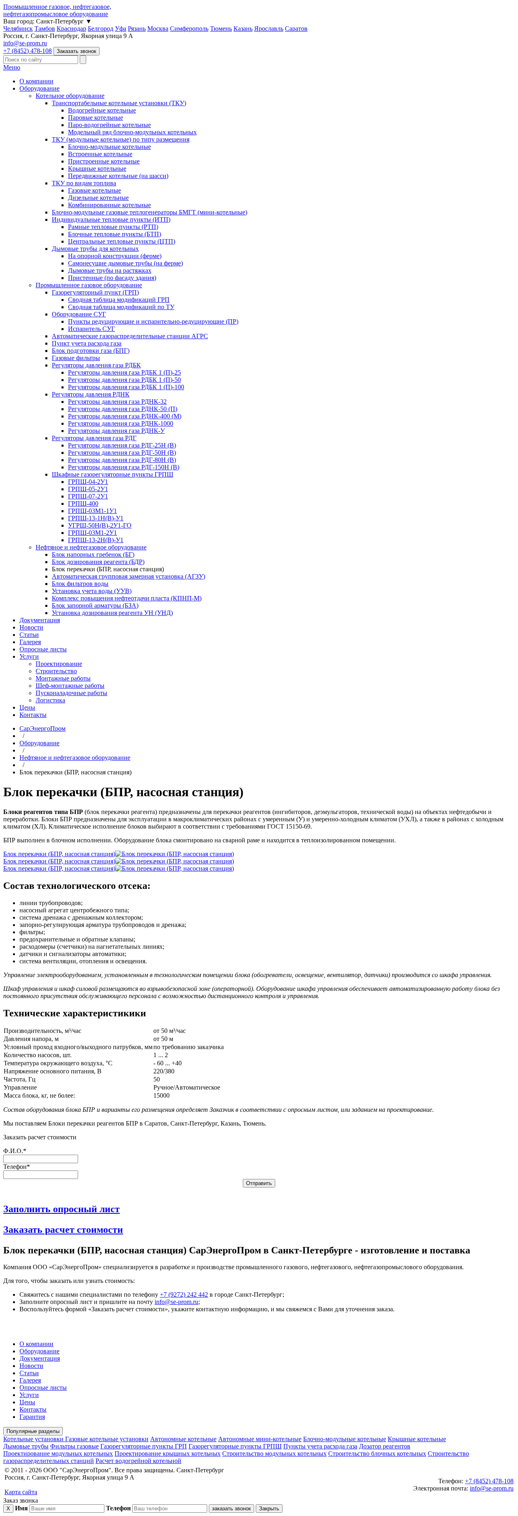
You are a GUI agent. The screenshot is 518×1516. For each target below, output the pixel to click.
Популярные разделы (32, 1431)
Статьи (29, 634)
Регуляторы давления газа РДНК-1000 (120, 423)
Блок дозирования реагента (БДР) (98, 561)
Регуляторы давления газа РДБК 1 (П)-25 (124, 372)
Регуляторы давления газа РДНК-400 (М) (124, 416)
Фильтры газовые (74, 1446)
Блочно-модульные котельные (109, 146)
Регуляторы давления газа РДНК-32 (117, 401)
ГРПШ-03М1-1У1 (92, 510)
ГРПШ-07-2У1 (88, 496)
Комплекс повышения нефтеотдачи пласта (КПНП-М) (127, 598)
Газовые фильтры (76, 357)
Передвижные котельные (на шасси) (118, 175)
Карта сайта (20, 1491)
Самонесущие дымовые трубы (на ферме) (125, 263)
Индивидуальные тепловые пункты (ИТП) (111, 219)
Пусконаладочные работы (71, 692)
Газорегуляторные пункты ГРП (143, 1446)
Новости (31, 627)
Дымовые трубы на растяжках (109, 270)
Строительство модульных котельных (274, 1453)
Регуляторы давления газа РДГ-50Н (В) (122, 452)
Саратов (296, 28)
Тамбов (44, 28)
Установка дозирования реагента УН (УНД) (112, 612)
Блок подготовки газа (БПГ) (91, 350)
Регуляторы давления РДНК (91, 394)
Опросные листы (43, 649)
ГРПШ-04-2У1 (88, 481)
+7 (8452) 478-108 (27, 50)
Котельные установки (34, 1438)
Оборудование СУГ (79, 314)
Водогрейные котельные (102, 110)
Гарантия (32, 1416)
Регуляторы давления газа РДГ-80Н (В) (122, 459)
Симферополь (189, 28)
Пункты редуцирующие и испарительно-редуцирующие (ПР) (153, 321)
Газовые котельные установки (107, 1438)
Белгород (100, 28)
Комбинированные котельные (109, 204)
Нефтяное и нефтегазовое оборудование (91, 547)
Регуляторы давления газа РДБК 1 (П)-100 (126, 387)
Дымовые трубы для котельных (95, 248)
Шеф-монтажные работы (70, 685)
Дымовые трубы (26, 1446)
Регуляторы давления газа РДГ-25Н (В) (122, 445)
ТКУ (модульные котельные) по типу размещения (120, 139)
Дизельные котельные (98, 197)
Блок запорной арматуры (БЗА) (95, 605)
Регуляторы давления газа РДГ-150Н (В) (123, 467)
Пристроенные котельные (104, 161)
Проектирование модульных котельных (58, 1453)
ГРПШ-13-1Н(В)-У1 (95, 518)
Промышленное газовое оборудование (89, 285)
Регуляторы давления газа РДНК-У (116, 430)
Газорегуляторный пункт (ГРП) (95, 292)
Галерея (30, 641)
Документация (39, 620)
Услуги (29, 656)
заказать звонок (231, 1508)
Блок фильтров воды (80, 583)
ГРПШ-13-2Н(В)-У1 (95, 539)
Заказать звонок (76, 51)
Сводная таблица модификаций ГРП (119, 299)
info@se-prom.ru (25, 43)
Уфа (120, 28)
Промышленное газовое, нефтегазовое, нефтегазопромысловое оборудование (57, 10)
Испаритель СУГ (91, 328)
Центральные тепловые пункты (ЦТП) (121, 241)
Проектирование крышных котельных (168, 1453)
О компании (36, 81)
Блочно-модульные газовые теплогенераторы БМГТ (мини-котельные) (149, 212)
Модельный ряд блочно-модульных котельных (132, 132)
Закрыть (269, 1508)
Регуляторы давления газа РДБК (96, 365)
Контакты (33, 714)
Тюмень (221, 28)
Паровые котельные (95, 117)
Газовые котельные (94, 190)
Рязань (137, 28)
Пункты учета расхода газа (320, 1446)
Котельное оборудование (70, 95)
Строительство (56, 671)
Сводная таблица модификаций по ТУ (121, 306)
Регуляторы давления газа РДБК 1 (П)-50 (124, 379)
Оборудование (39, 88)
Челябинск (18, 28)
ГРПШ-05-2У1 (88, 489)
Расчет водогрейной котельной (138, 1460)
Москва (157, 28)
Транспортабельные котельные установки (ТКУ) (119, 103)
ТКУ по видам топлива (84, 183)
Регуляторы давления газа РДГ (94, 438)
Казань (243, 28)
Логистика (50, 700)
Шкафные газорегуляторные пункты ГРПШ (112, 474)
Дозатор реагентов (384, 1446)
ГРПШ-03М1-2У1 (92, 532)
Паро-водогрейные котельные (109, 124)
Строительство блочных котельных (377, 1453)
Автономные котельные (183, 1438)
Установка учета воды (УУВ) (92, 590)
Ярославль (268, 28)
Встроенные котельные (100, 154)
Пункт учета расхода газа (86, 343)
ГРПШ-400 (83, 503)
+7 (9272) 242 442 (184, 1294)
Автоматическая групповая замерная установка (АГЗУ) (128, 576)
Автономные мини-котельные (259, 1438)
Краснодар (71, 28)
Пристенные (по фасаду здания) (112, 277)
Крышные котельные (97, 168)
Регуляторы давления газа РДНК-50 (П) (122, 408)
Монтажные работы (63, 678)
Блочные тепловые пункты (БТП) (114, 234)
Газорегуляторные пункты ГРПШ (235, 1446)
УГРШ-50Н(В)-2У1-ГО (100, 525)
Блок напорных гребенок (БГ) (93, 554)
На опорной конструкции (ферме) (114, 255)
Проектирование (59, 663)
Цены (27, 707)
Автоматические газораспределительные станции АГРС (130, 336)
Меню (11, 67)
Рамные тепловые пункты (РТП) (113, 226)
